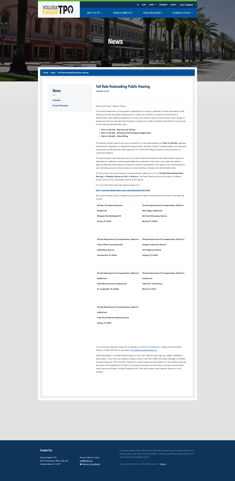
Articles (56, 100)
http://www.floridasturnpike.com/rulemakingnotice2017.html (123, 190)
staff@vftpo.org (86, 460)
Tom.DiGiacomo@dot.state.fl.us (144, 350)
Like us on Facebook (91, 464)
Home (45, 72)
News (53, 72)
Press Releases (60, 105)
